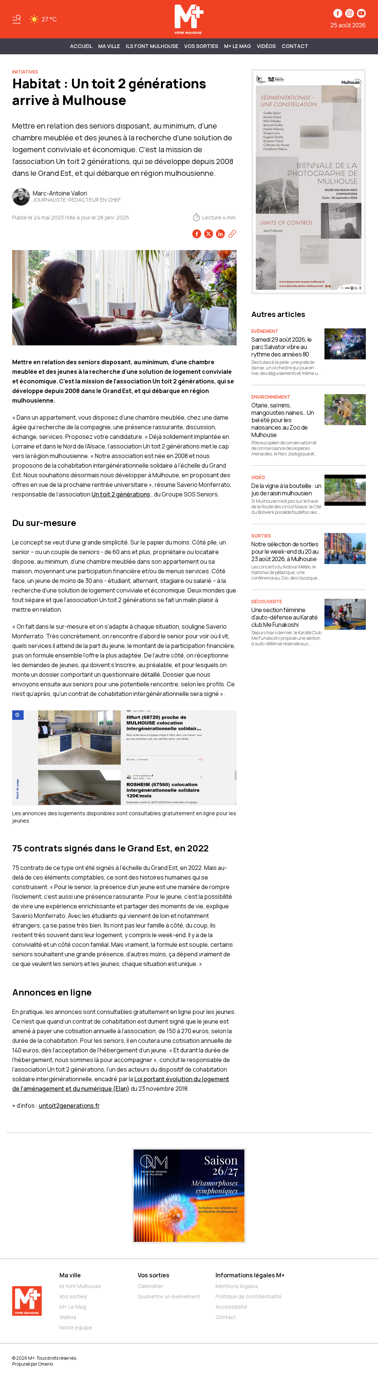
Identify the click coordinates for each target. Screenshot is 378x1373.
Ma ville (70, 1275)
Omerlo (45, 1364)
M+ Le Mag (237, 45)
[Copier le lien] (232, 233)
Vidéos (266, 45)
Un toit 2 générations (121, 494)
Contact (295, 45)
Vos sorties (201, 45)
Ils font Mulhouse (80, 1286)
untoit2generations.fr (69, 1106)
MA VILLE (109, 45)
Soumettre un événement (169, 1296)
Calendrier (150, 1286)
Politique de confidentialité (249, 1296)
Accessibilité (231, 1306)
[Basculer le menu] (16, 19)
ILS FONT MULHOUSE (152, 45)
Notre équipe (75, 1327)
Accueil (81, 45)
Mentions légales (237, 1286)
